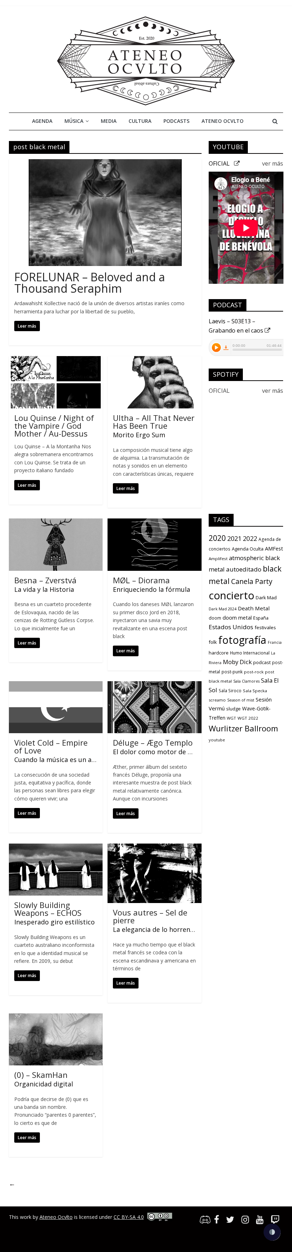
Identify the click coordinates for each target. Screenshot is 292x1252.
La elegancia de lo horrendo (155, 929)
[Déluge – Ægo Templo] (154, 685)
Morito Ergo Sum (139, 435)
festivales (265, 627)
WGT (231, 718)
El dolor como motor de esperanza (166, 751)
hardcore (219, 653)
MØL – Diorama (141, 580)
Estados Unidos (231, 627)
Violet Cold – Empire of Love (51, 746)
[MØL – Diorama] (154, 523)
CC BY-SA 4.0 (129, 1217)
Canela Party (251, 581)
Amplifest (218, 558)
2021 (234, 538)
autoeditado (243, 569)
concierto (231, 595)
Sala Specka (255, 690)
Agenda (42, 121)
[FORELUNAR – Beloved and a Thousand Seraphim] (105, 163)
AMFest (274, 548)
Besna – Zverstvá (45, 580)
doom (215, 618)
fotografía (242, 640)
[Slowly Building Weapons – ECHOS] (56, 848)
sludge (233, 708)
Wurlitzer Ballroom (243, 728)
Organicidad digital (43, 1084)
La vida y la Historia (44, 589)
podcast (262, 662)
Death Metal (254, 608)
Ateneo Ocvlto (223, 121)
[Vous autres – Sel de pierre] (154, 848)
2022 (250, 538)
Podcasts (176, 121)
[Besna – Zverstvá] (56, 523)
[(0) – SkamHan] (56, 1018)
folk (213, 642)
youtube (217, 739)
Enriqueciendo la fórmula (151, 589)
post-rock (254, 671)
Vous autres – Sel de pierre (150, 916)
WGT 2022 (248, 718)
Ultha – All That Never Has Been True (153, 421)
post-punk (232, 672)
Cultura (140, 121)
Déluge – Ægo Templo (153, 742)
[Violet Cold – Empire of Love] (56, 685)
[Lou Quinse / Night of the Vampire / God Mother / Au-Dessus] (56, 360)
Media (108, 121)
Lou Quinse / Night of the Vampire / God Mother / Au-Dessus (54, 425)
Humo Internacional (250, 653)
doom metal (237, 617)
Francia (275, 642)
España (260, 618)
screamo (217, 700)
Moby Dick (237, 662)
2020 (217, 538)
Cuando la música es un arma (59, 759)
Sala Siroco (230, 691)
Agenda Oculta (248, 549)
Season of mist (240, 700)
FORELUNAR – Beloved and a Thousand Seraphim (89, 282)
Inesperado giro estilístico (54, 922)
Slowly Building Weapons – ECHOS (48, 908)
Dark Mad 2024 (222, 608)
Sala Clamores (246, 681)
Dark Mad (266, 597)
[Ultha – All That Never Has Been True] (154, 360)
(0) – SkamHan (41, 1074)
